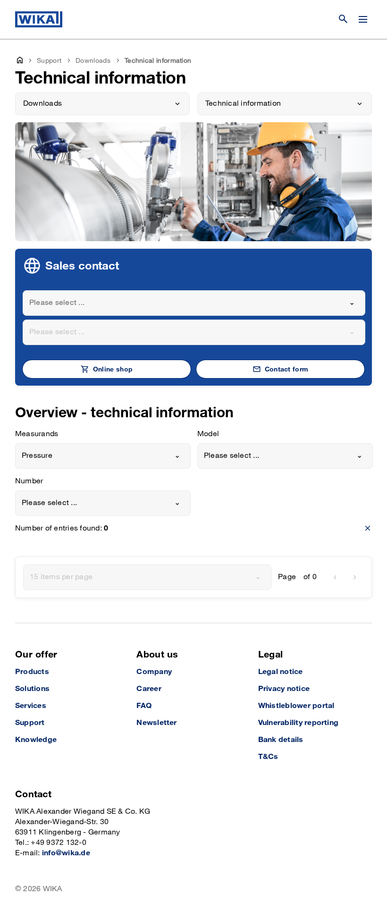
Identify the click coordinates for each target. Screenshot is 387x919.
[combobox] (194, 303)
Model (208, 434)
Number (29, 481)
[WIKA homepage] (38, 19)
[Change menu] (363, 19)
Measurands (36, 434)
